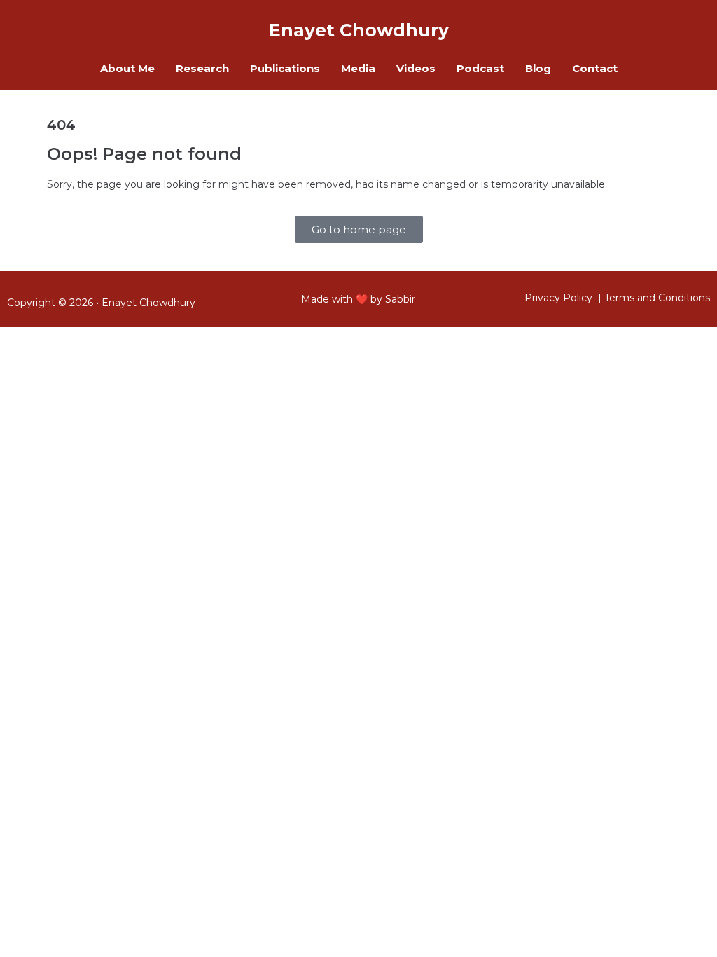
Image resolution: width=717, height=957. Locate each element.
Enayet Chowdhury (148, 302)
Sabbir (400, 299)
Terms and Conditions (657, 297)
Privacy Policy (558, 297)
